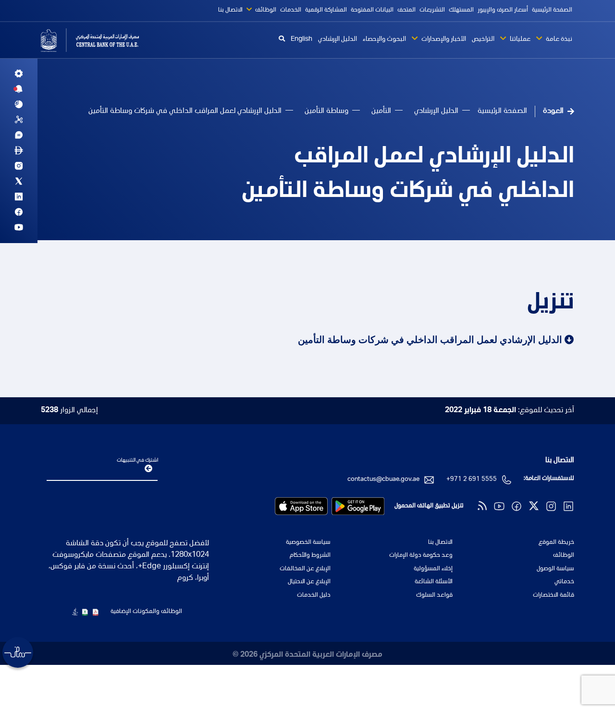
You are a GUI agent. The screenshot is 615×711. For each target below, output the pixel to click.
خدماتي (564, 582)
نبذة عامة (558, 39)
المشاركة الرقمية (326, 10)
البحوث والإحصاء (384, 39)
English (301, 39)
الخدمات (290, 10)
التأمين (381, 111)
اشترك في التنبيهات (137, 460)
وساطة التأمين (326, 111)
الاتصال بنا (230, 10)
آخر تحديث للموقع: (509, 411)
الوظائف (265, 10)
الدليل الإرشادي (337, 39)
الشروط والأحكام (310, 555)
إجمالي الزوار (69, 411)
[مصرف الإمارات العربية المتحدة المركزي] (102, 40)
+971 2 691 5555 (471, 480)
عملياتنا (519, 39)
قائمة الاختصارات (553, 595)
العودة (553, 111)
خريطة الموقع (556, 542)
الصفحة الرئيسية (552, 10)
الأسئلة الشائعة (433, 582)
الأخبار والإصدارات (443, 39)
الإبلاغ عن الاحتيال (309, 582)
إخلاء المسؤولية (433, 569)
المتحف (406, 10)
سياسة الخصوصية (308, 542)
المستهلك (461, 10)
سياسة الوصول (555, 569)
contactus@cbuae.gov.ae (383, 480)
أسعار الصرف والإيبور (503, 10)
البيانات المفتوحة (372, 10)
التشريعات (432, 10)
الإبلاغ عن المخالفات (305, 569)
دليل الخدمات (314, 595)
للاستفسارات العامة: (549, 479)
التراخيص (483, 39)
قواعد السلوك (434, 595)
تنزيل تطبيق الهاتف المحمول (429, 506)
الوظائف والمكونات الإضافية (146, 612)
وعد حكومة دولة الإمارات (420, 555)
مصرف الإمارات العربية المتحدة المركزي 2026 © (307, 655)
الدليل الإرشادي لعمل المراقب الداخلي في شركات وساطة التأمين (408, 175)
